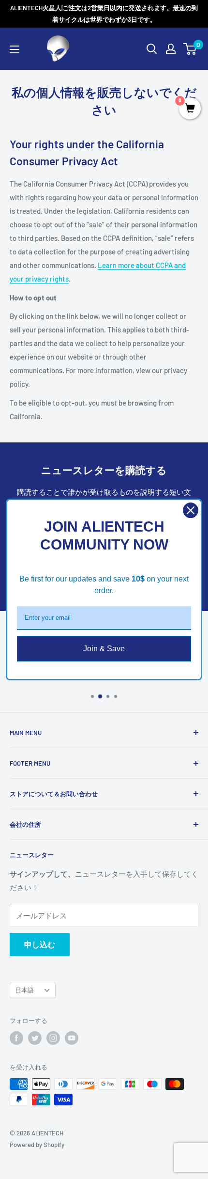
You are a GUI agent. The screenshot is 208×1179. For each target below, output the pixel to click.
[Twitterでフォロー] (35, 1038)
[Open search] (152, 49)
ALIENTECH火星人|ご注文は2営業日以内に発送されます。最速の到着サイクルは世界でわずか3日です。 (104, 13)
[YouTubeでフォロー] (71, 1038)
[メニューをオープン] (14, 49)
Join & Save (104, 649)
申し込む (39, 944)
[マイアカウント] (171, 49)
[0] (190, 49)
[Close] (190, 510)
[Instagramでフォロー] (53, 1038)
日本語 (24, 990)
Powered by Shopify (37, 1144)
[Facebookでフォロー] (16, 1038)
